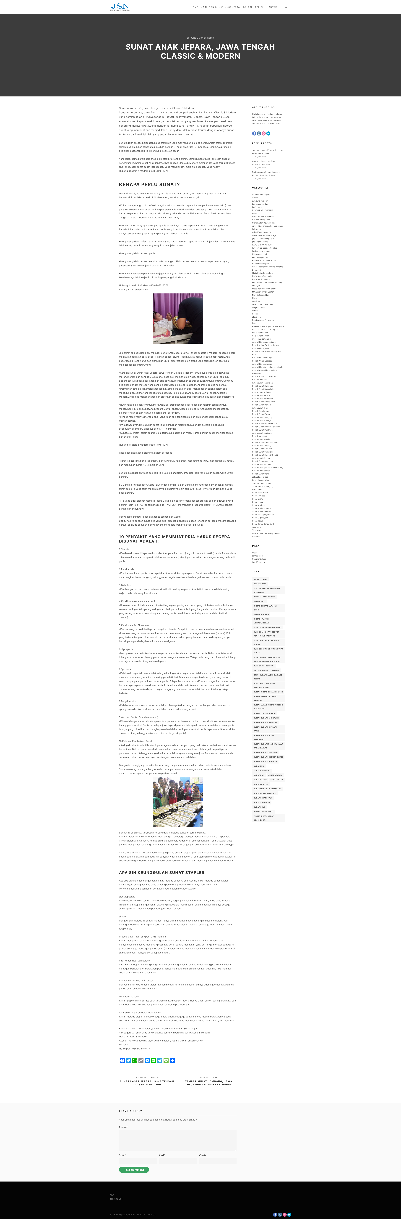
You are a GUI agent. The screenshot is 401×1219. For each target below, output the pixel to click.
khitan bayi (259, 601)
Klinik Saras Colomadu (262, 276)
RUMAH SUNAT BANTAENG (265, 722)
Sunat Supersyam (260, 517)
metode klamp (261, 670)
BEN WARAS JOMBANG (262, 210)
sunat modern (261, 784)
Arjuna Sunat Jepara (261, 194)
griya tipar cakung (260, 241)
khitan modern (261, 614)
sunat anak (257, 489)
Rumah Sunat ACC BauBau (264, 376)
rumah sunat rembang (261, 445)
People (255, 314)
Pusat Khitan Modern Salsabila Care (264, 685)
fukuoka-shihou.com (261, 219)
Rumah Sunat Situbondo (262, 461)
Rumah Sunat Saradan (262, 448)
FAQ (112, 1195)
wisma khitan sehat (264, 811)
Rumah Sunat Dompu (261, 405)
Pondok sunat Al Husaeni (263, 320)
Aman (256, 579)
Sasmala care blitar (260, 480)
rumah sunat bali (259, 379)
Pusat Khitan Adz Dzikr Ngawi (265, 329)
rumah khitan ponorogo (262, 358)
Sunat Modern (258, 505)
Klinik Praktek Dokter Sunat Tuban (268, 651)
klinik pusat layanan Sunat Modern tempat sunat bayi (268, 659)
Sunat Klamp (257, 502)
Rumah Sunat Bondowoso (263, 401)
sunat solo (260, 807)
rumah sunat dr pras (260, 408)
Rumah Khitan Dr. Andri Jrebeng (266, 345)
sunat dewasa (275, 775)
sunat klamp (277, 780)
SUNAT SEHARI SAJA (263, 798)
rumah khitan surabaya (262, 364)
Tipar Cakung (258, 530)
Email (162, 1155)
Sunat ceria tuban (260, 492)
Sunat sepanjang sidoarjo (263, 514)
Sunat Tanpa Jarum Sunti (263, 524)
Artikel (255, 198)
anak (265, 579)
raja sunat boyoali (260, 332)
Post (254, 323)
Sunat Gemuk (258, 499)
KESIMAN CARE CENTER (264, 597)
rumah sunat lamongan (262, 420)
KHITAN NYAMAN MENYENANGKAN (261, 621)
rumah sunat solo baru (261, 464)
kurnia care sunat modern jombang (267, 282)
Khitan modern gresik (261, 263)
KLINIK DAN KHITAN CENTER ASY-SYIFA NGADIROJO (266, 634)
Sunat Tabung (258, 521)
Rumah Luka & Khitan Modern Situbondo (268, 707)
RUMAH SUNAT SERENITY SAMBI (268, 757)
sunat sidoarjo (262, 802)
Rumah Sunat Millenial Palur (264, 423)
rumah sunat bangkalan (262, 383)
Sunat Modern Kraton (261, 511)
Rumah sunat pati (259, 436)
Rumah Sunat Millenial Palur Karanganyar (268, 746)
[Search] (286, 7)
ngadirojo (256, 301)
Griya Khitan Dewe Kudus (263, 223)
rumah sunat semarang (266, 752)
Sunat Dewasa (258, 496)
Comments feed (259, 559)
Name (122, 1155)
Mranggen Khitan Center (263, 292)
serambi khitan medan (261, 483)
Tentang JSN (116, 1198)
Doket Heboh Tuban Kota (263, 216)
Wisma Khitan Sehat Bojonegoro (266, 533)
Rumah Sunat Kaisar (261, 414)
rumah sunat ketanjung (262, 417)
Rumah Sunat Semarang (262, 452)
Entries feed (257, 556)
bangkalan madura (260, 204)
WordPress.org (258, 562)
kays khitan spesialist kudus (264, 248)
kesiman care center (261, 251)
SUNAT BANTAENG (262, 771)
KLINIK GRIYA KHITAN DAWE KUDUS (266, 642)
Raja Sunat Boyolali (260, 336)
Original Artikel (258, 307)
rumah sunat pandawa (262, 433)
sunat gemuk (260, 780)
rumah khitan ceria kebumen (264, 342)
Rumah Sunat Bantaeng (262, 386)
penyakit (136, 536)
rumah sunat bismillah (261, 395)
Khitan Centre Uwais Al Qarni (265, 260)
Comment (123, 1127)
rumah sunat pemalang (262, 439)
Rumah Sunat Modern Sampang (266, 427)
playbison (256, 317)
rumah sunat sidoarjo (261, 458)
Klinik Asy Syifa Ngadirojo (267, 627)
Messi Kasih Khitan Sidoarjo (264, 288)
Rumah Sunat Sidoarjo (265, 761)
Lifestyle (256, 285)
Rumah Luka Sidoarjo (265, 713)
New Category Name (261, 295)
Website (202, 1155)
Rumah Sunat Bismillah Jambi (265, 729)
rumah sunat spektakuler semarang (267, 467)
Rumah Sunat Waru (260, 474)
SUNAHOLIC (259, 766)
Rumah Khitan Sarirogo (262, 361)
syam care (256, 527)
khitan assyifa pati (260, 257)
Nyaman (275, 670)
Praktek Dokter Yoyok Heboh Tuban (268, 326)
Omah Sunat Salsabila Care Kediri (268, 677)
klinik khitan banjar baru (262, 273)
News (254, 298)
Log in (255, 552)
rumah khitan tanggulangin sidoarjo (267, 367)
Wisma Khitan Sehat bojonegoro (264, 818)
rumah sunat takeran (261, 470)
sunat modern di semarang (267, 789)
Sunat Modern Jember (262, 508)
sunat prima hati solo (265, 793)
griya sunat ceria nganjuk (263, 238)
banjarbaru (257, 207)
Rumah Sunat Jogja (260, 411)
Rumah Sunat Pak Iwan (262, 430)
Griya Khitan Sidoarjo (261, 232)
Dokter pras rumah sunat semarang (267, 590)
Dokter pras (260, 584)
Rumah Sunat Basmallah (262, 389)
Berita (254, 213)
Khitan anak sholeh (260, 254)
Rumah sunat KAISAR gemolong (264, 737)
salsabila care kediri (261, 477)
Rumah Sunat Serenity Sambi (265, 455)
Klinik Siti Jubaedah (261, 279)
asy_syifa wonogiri (260, 201)
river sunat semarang (261, 339)
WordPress (256, 536)
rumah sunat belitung (261, 392)
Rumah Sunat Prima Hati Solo (265, 442)
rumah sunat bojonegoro (262, 398)
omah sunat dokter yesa (262, 304)
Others (255, 310)
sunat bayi (259, 775)
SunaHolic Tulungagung (262, 486)
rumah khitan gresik (260, 348)
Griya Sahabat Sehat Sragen (264, 235)
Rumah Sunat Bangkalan (266, 718)
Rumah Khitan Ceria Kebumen (268, 692)
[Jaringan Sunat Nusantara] (120, 7)
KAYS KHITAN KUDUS (262, 245)
